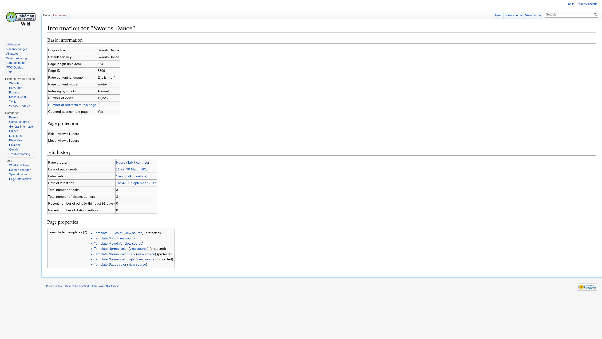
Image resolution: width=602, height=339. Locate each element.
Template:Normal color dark (114, 254)
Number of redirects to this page (72, 105)
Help (9, 72)
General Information (22, 126)
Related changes (20, 170)
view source (133, 233)
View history (533, 15)
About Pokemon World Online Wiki (84, 286)
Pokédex (14, 145)
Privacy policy (54, 286)
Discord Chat (17, 97)
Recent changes (16, 49)
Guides (13, 131)
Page (46, 15)
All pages (12, 53)
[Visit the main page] (21, 19)
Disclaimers (112, 286)
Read (498, 15)
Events (13, 117)
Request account (587, 4)
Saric (120, 176)
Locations (15, 135)
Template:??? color (108, 233)
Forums (14, 92)
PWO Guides (14, 67)
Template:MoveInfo (108, 243)
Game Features (19, 122)
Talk (130, 162)
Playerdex (15, 87)
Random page (15, 63)
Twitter (13, 101)
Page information (20, 179)
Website (14, 83)
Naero (120, 162)
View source (513, 15)
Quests (13, 149)
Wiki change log (16, 58)
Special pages (18, 174)
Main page (13, 44)
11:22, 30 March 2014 (132, 169)
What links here (19, 165)
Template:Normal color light (114, 259)
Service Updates (19, 106)
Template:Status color (110, 264)
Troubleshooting (19, 154)
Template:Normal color (111, 248)
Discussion (60, 15)
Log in (570, 4)
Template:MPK (105, 238)
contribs (142, 162)
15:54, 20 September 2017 (136, 183)
